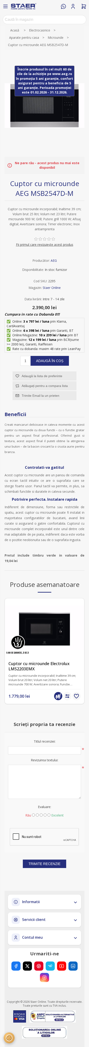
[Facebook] (16, 966)
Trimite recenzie (44, 864)
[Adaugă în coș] (58, 696)
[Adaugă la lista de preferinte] (76, 696)
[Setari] (9, 1037)
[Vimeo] (50, 966)
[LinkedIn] (73, 966)
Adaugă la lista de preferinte (42, 376)
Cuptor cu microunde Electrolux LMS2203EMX (39, 666)
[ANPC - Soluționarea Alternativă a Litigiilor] (53, 1016)
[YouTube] (61, 966)
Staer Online (52, 287)
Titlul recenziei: (44, 741)
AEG (54, 260)
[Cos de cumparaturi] (84, 6)
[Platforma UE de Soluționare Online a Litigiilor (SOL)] (44, 1032)
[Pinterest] (38, 966)
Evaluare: (44, 807)
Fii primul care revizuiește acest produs (44, 244)
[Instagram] (44, 977)
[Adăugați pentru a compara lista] (67, 696)
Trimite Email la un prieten (40, 395)
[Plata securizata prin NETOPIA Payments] (19, 1016)
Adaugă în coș (49, 361)
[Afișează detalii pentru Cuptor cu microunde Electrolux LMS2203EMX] (44, 627)
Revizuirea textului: (44, 760)
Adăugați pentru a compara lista (45, 386)
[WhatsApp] (63, 6)
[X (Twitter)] (27, 966)
